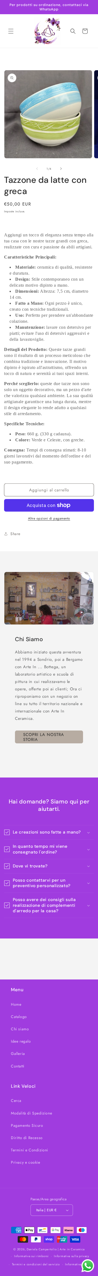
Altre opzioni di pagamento (49, 518)
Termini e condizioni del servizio (36, 1264)
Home (16, 1004)
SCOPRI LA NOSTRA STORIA (43, 737)
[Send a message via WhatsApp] (87, 1265)
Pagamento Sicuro (27, 1125)
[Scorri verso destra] (61, 169)
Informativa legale (78, 1264)
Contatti (17, 1066)
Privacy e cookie (25, 1162)
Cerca (16, 1100)
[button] (11, 31)
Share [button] (15, 533)
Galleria (18, 1053)
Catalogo (19, 1016)
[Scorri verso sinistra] (37, 169)
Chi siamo (20, 1029)
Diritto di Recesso (27, 1137)
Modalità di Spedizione (31, 1113)
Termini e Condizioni (29, 1150)
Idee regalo (21, 1041)
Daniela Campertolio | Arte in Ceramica (56, 1249)
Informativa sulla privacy (71, 1256)
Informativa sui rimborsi (31, 1256)
